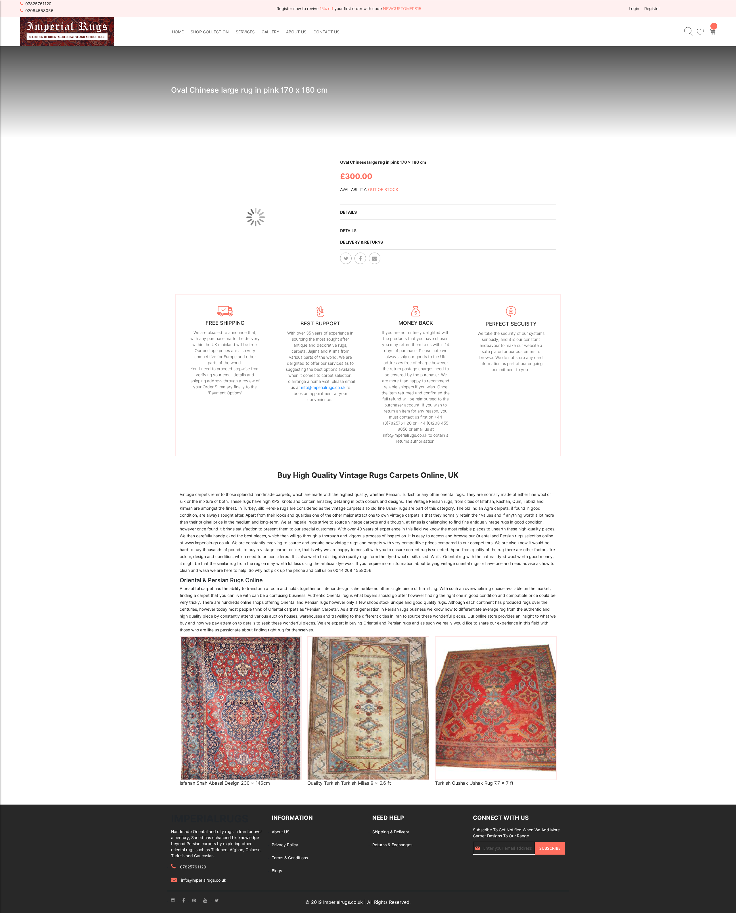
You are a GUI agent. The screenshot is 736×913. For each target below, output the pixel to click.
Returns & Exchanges (392, 844)
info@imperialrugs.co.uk (323, 387)
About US (281, 831)
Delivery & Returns (361, 242)
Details (348, 212)
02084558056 (39, 10)
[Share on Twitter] (346, 258)
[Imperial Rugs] (67, 31)
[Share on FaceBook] (360, 258)
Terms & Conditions (290, 857)
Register (652, 8)
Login (634, 8)
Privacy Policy (285, 844)
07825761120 (38, 3)
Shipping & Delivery (390, 831)
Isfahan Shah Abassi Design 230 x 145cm (225, 783)
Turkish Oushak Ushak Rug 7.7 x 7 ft (474, 783)
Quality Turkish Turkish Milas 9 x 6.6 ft (349, 783)
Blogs (277, 870)
